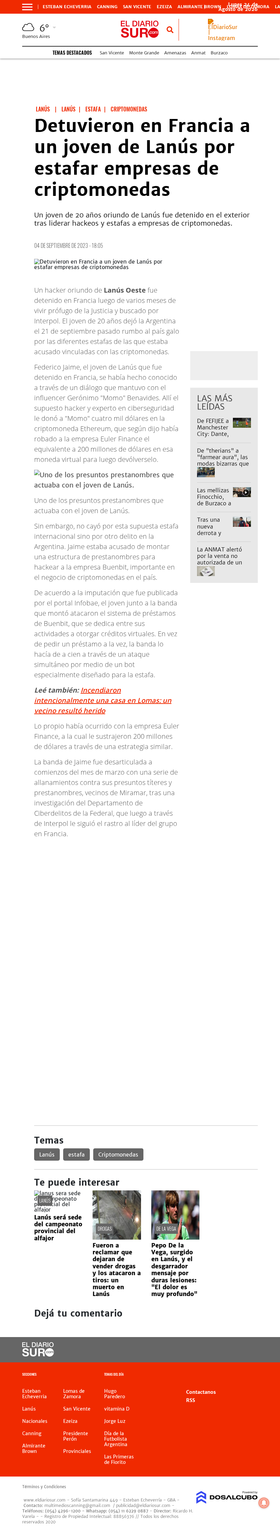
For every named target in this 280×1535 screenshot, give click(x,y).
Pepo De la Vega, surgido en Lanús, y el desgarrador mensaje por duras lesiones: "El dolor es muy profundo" (174, 1270)
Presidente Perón (75, 1436)
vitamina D (116, 1409)
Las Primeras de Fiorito (119, 1459)
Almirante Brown (199, 7)
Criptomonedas (118, 1154)
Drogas (105, 1228)
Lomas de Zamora (74, 1394)
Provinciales (77, 1451)
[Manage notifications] (263, 1502)
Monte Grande (144, 53)
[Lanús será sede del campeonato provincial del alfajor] (58, 1209)
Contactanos (201, 1392)
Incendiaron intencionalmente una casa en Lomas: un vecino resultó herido (102, 700)
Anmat (198, 53)
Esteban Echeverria (67, 7)
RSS (190, 1400)
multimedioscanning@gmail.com (77, 1505)
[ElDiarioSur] (38, 1354)
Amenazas (175, 53)
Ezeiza (164, 7)
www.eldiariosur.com (45, 1500)
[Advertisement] (146, 892)
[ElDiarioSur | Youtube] (246, 1350)
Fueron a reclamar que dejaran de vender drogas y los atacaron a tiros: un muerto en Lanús (117, 1270)
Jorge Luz (114, 1421)
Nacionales (34, 1421)
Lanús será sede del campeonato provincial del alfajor (58, 1228)
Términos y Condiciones (44, 1486)
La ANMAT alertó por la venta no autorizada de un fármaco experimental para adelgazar (221, 566)
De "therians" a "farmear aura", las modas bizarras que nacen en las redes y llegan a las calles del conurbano (223, 467)
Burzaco (219, 53)
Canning (107, 7)
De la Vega (166, 1228)
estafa (76, 1154)
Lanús (47, 1154)
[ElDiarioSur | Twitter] (219, 1350)
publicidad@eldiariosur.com (143, 1505)
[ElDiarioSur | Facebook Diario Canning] (205, 1350)
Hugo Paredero (114, 1394)
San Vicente (137, 7)
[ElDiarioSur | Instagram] (222, 38)
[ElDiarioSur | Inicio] (250, 1375)
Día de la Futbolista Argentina (115, 1438)
